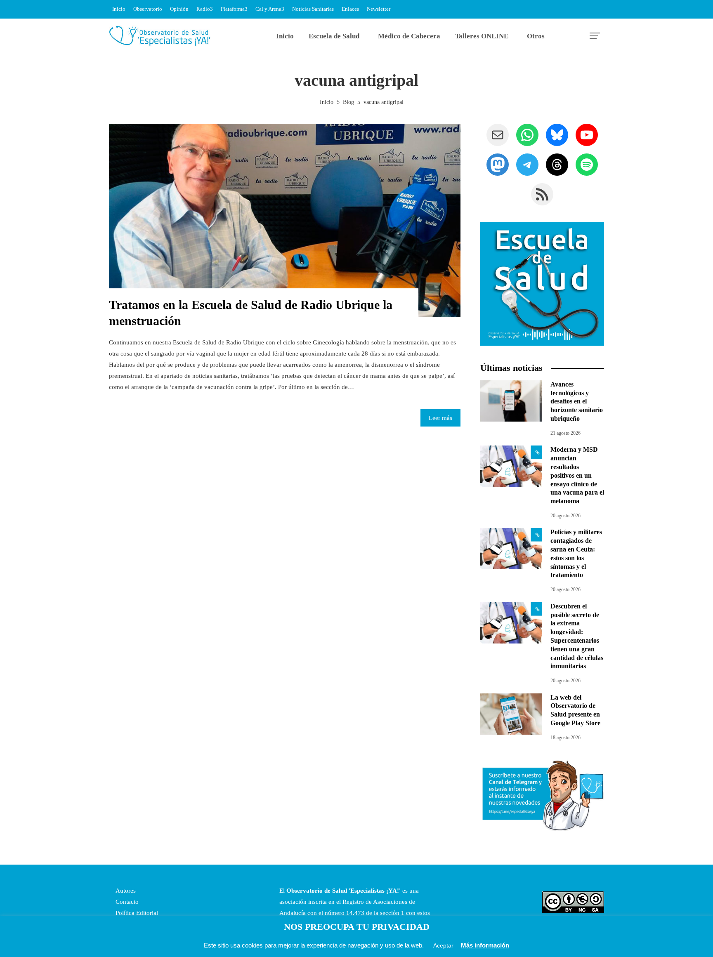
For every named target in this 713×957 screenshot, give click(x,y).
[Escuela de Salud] (542, 284)
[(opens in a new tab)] (511, 465)
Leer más (440, 418)
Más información (485, 945)
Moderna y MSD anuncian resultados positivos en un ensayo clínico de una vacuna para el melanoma (577, 475)
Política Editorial (136, 913)
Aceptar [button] (443, 945)
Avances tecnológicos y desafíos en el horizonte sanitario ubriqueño (576, 401)
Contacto (126, 901)
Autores (125, 890)
